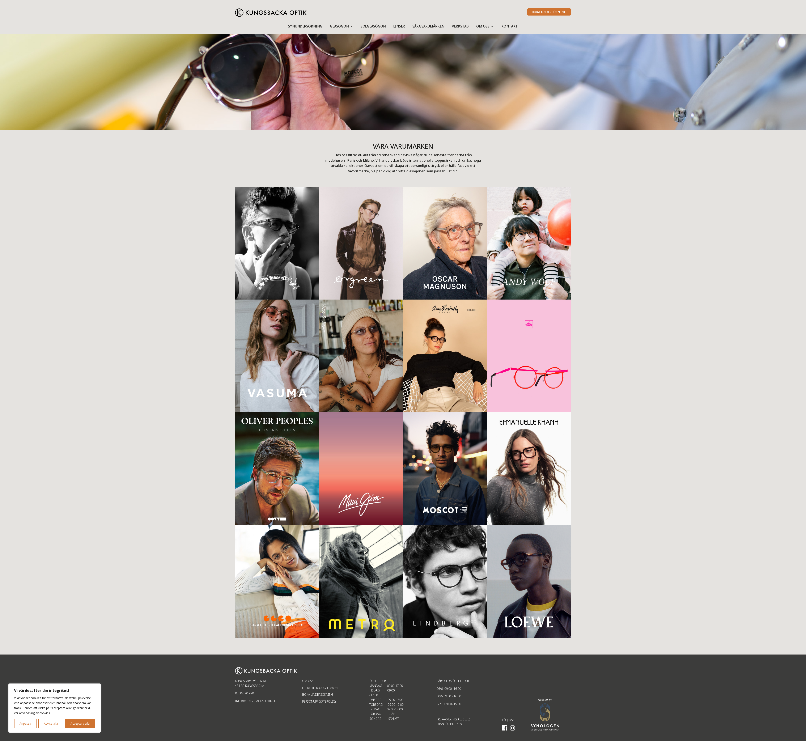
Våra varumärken (428, 27)
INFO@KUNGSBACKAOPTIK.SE (255, 701)
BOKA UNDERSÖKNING (549, 12)
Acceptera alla (80, 723)
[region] (54, 708)
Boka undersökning (317, 694)
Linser (399, 27)
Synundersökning (305, 27)
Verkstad (460, 27)
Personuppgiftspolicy (319, 701)
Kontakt (509, 27)
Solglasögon (373, 27)
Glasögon (339, 27)
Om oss (482, 27)
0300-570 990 (244, 693)
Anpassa (25, 723)
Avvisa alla (51, 723)
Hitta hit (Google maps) (320, 688)
